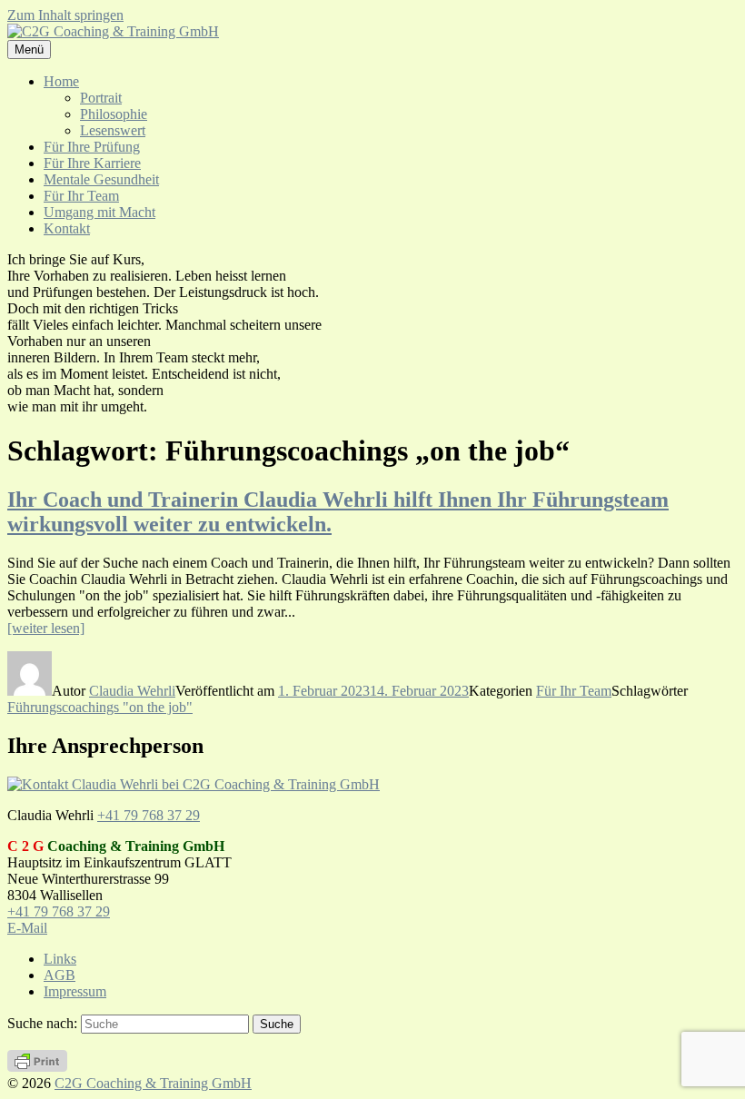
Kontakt (67, 228)
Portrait (101, 97)
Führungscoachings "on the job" (100, 707)
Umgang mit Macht (99, 212)
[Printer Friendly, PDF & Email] (37, 1066)
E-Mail (27, 928)
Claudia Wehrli (132, 690)
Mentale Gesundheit (101, 179)
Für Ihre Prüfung (92, 146)
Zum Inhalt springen (65, 15)
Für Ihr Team (81, 195)
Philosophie (113, 114)
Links (60, 958)
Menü (29, 49)
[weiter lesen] (45, 628)
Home (61, 81)
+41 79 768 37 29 (148, 815)
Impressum (75, 991)
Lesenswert (112, 130)
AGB (59, 975)
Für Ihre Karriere (92, 163)
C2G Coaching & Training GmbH (153, 1083)
